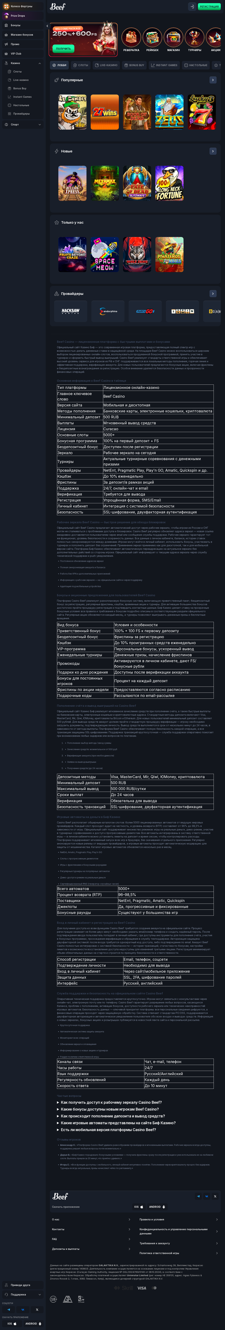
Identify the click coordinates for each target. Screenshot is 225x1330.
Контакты (58, 1229)
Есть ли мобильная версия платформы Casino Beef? (108, 1130)
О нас (55, 1219)
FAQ (54, 1239)
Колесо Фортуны (21, 6)
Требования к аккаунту (155, 1243)
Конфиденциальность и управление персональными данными (174, 1231)
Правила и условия (152, 1219)
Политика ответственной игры (159, 1253)
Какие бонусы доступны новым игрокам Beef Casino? (110, 1109)
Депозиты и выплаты (65, 1248)
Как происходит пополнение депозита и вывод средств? (113, 1116)
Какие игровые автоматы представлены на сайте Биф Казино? (118, 1123)
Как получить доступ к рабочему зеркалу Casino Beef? (111, 1102)
